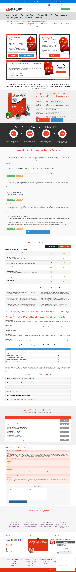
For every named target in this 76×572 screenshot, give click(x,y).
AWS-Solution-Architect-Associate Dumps (14, 559)
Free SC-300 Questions (30, 522)
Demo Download (42, 120)
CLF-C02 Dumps (30, 563)
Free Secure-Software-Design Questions (14, 526)
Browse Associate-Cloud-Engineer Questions (39, 232)
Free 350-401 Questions (62, 516)
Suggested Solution (11, 175)
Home (38, 9)
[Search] (49, 5)
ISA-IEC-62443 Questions (14, 524)
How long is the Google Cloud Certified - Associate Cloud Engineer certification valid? (21, 399)
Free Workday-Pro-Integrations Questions (46, 526)
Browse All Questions (27, 55)
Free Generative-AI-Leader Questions (46, 524)
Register (57, 4)
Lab (42, 9)
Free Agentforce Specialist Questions (30, 524)
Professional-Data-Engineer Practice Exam (15, 423)
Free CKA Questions (61, 520)
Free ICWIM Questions (46, 520)
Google (11, 21)
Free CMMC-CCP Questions (30, 518)
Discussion (19, 175)
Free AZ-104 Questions (46, 516)
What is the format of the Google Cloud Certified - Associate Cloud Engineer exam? (21, 378)
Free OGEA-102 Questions (46, 522)
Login (63, 4)
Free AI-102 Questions (14, 520)
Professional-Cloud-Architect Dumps (30, 559)
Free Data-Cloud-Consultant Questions (30, 526)
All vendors (49, 9)
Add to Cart (13, 55)
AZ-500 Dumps (14, 561)
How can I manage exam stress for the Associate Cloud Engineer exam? (19, 395)
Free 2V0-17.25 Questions (14, 518)
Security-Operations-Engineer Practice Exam (15, 439)
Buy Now (65, 420)
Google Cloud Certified (17, 21)
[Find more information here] (65, 556)
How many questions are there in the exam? (15, 382)
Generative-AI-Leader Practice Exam (13, 435)
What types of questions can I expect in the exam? (15, 391)
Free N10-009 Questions (14, 516)
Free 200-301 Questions (30, 516)
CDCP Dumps (46, 563)
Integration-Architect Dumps (14, 563)
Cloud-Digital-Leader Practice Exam (13, 431)
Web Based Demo (58, 120)
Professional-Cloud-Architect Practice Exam (15, 419)
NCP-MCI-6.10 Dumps (14, 565)
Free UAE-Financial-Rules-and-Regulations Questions (61, 527)
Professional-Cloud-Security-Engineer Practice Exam (17, 427)
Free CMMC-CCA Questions (62, 518)
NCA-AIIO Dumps (30, 565)
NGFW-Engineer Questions (62, 522)
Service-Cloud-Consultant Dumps (46, 559)
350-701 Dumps (46, 561)
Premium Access (65, 9)
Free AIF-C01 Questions (46, 518)
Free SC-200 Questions (14, 522)
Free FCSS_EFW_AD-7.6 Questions (61, 524)
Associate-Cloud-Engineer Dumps (30, 561)
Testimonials (57, 9)
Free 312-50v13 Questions (30, 520)
